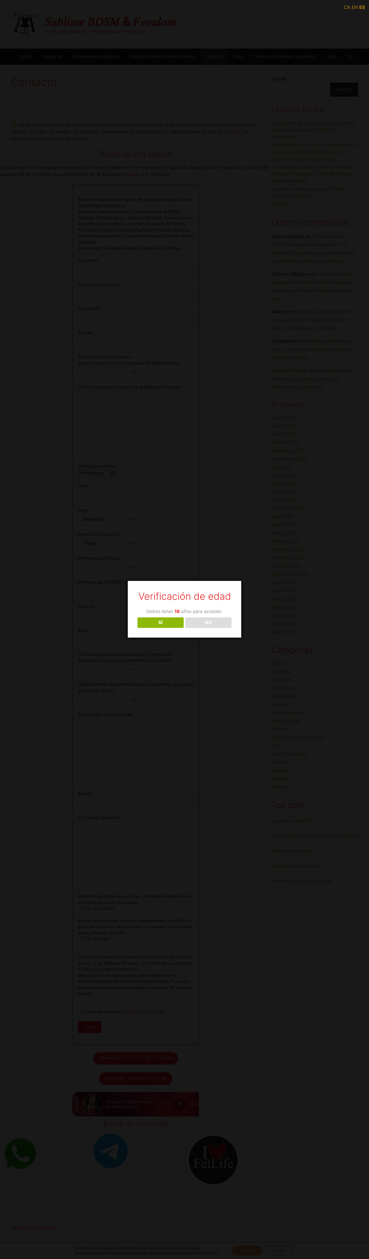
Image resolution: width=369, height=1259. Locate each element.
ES (362, 7)
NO (208, 622)
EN (355, 7)
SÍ (160, 622)
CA (347, 7)
